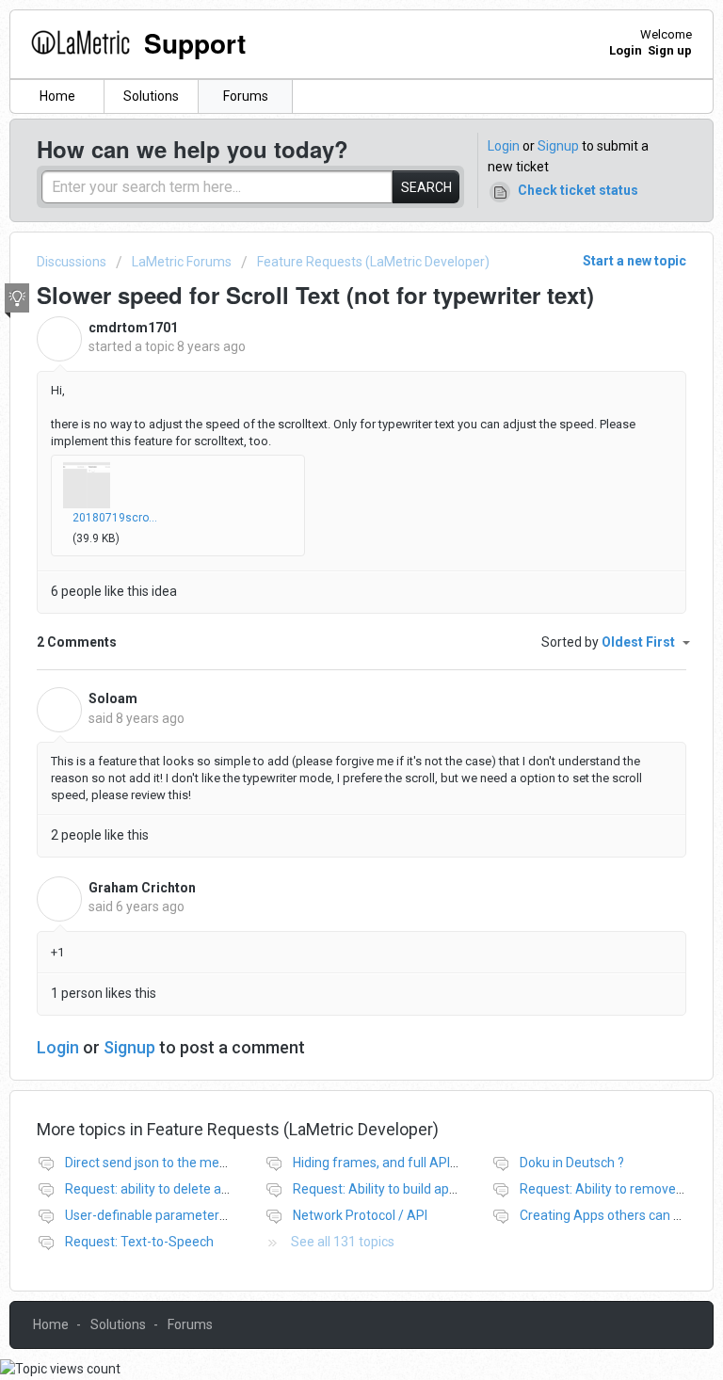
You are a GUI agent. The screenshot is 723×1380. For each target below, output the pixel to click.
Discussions (71, 261)
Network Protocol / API (360, 1215)
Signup (558, 145)
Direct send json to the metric (151, 1162)
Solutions (151, 96)
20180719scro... (114, 517)
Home (57, 96)
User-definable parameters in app (165, 1215)
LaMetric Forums (182, 261)
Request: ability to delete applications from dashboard (225, 1188)
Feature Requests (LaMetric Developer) (373, 261)
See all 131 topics (342, 1241)
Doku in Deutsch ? (572, 1162)
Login (504, 145)
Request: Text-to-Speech (139, 1241)
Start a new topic (634, 260)
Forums (245, 96)
